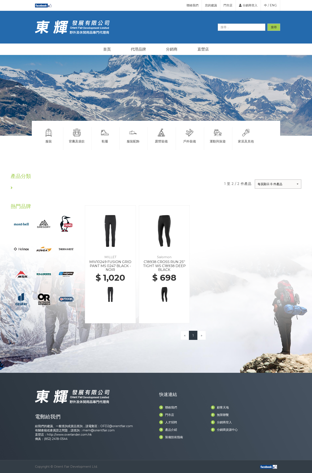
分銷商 (171, 49)
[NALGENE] (66, 274)
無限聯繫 (223, 415)
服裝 (48, 141)
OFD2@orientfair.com (116, 426)
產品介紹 (171, 430)
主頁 (271, 88)
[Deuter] (21, 299)
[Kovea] (43, 249)
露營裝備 (161, 141)
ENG (273, 5)
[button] (278, 184)
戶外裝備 (189, 141)
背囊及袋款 (77, 141)
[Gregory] (43, 223)
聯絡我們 (192, 5)
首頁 (107, 49)
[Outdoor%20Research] (43, 299)
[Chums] (66, 223)
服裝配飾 (133, 141)
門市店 (227, 5)
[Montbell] (21, 224)
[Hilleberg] (43, 274)
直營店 (203, 49)
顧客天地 (223, 407)
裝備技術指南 (174, 437)
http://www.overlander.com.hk (69, 434)
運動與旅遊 (218, 141)
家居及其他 (246, 141)
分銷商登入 (250, 5)
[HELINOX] (21, 249)
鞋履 (105, 141)
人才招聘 (171, 422)
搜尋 (274, 27)
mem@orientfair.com (99, 430)
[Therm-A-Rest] (66, 249)
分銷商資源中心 (227, 430)
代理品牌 (138, 49)
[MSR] (21, 274)
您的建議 (211, 5)
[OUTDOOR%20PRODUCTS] (66, 299)
